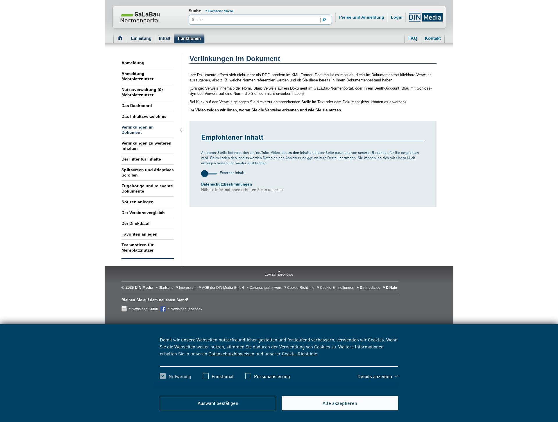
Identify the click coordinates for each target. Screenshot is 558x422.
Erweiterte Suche (221, 11)
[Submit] (324, 20)
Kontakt (433, 38)
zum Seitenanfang (279, 274)
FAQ (412, 38)
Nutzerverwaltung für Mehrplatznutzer (142, 92)
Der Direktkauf (135, 223)
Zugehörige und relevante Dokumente (147, 188)
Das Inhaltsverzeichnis (144, 116)
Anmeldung (132, 62)
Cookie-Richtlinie (299, 353)
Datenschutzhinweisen (231, 353)
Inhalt (164, 38)
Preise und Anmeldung (361, 17)
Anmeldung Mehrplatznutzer (137, 76)
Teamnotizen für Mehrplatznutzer (137, 247)
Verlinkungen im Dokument (137, 130)
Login (397, 17)
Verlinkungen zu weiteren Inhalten (146, 146)
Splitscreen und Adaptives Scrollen (147, 172)
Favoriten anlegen (139, 234)
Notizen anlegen (137, 202)
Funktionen (189, 38)
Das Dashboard (136, 105)
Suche (195, 10)
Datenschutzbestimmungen (226, 183)
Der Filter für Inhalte (141, 159)
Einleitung (141, 38)
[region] (279, 363)
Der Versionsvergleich (143, 212)
